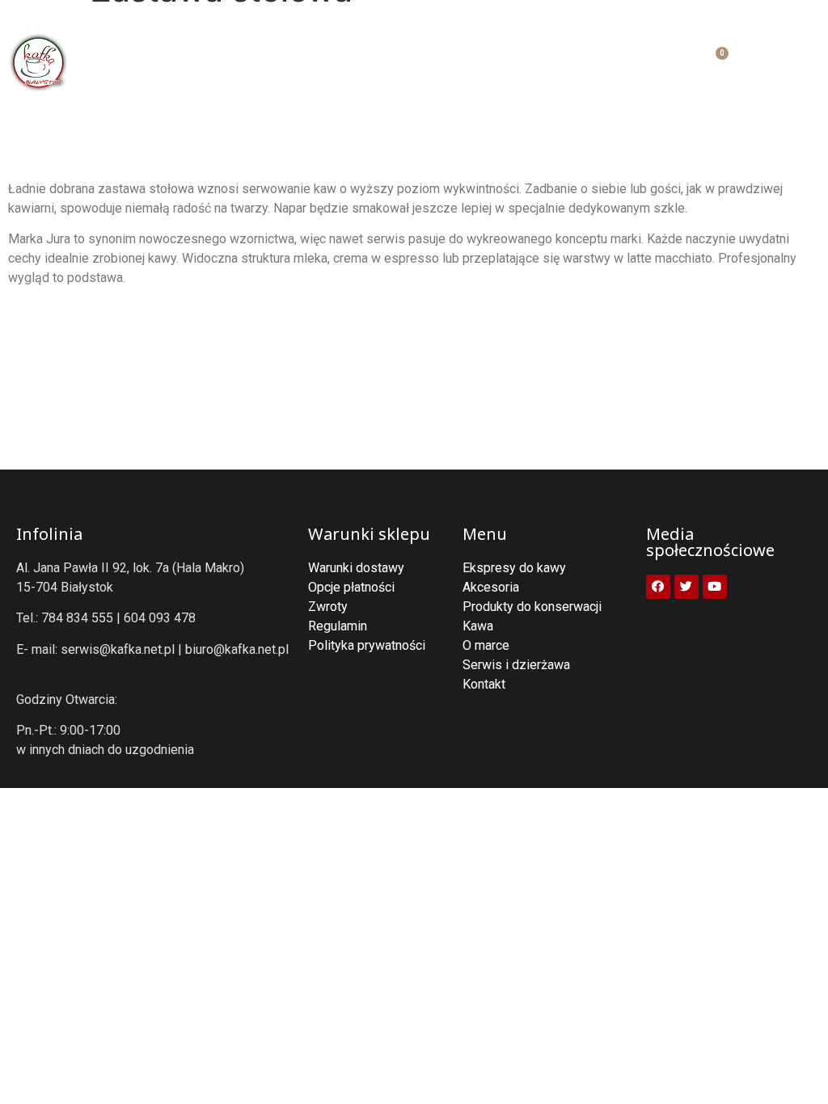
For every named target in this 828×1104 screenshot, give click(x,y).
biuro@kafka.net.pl (237, 649)
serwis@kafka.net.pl (118, 649)
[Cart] (713, 63)
